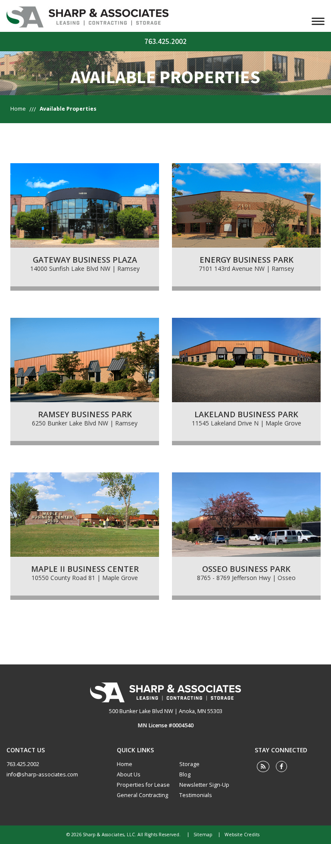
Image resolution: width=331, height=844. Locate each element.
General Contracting (142, 795)
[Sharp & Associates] (165, 692)
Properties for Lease (143, 784)
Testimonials (195, 795)
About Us (129, 774)
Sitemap (203, 834)
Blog (184, 774)
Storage (189, 764)
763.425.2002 (165, 42)
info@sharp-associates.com (42, 774)
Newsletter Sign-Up (204, 784)
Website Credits (242, 834)
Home (18, 108)
